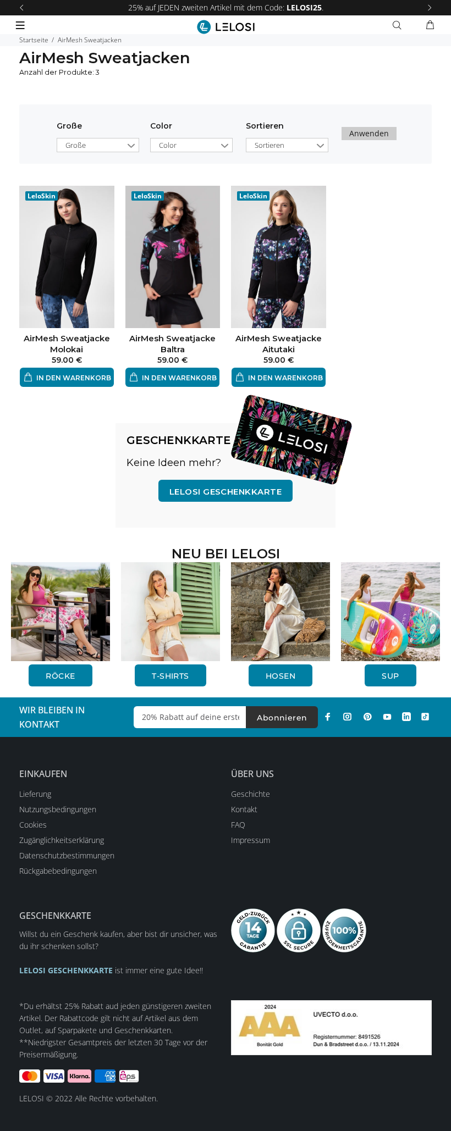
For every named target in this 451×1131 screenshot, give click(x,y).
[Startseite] (226, 27)
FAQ (238, 824)
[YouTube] (387, 716)
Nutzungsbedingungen (57, 809)
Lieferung (35, 794)
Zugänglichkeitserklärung (61, 840)
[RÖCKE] (60, 610)
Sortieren (269, 145)
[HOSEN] (280, 610)
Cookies (33, 824)
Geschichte (250, 794)
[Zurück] (21, 7)
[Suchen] (399, 25)
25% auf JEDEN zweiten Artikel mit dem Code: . (225, 7)
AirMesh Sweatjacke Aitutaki (278, 343)
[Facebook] (328, 716)
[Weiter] (429, 7)
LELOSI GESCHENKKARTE (225, 491)
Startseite (33, 40)
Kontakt (244, 809)
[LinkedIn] (406, 716)
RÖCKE (60, 676)
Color (161, 126)
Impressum (250, 840)
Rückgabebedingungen (58, 871)
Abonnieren (282, 718)
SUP (390, 676)
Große (69, 126)
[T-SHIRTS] (170, 610)
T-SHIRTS (170, 676)
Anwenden (369, 133)
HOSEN (280, 676)
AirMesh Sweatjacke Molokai (67, 343)
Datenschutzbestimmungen (66, 855)
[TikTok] (425, 716)
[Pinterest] (367, 716)
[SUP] (390, 610)
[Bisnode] (331, 1026)
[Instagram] (347, 716)
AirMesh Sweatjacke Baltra (172, 343)
